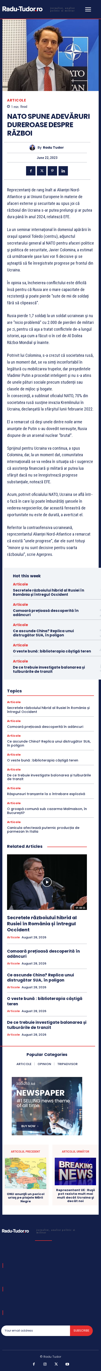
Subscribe (81, 1330)
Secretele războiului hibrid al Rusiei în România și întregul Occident (48, 592)
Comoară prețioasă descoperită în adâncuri (45, 612)
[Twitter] (41, 170)
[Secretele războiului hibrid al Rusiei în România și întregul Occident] (47, 882)
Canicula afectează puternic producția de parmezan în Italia (43, 829)
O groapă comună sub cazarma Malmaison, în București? (47, 810)
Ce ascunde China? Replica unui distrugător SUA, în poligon (43, 633)
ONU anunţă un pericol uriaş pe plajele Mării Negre (25, 1197)
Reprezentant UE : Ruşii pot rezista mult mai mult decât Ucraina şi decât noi (75, 1195)
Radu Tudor (53, 148)
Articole (16, 100)
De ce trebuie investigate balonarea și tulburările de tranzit (49, 669)
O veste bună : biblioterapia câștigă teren (52, 651)
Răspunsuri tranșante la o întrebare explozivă (46, 794)
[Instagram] (45, 1364)
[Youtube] (67, 1364)
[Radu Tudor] (33, 148)
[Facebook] (30, 170)
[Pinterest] (52, 170)
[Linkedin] (63, 170)
